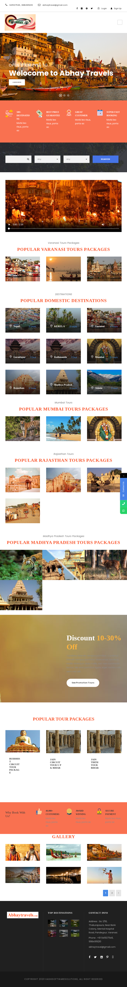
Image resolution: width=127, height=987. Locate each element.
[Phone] (123, 503)
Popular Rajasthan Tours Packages (63, 460)
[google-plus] (87, 8)
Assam (75, 923)
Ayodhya (52, 933)
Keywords (11, 152)
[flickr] (82, 8)
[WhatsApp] (123, 510)
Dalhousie (75, 933)
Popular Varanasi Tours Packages (63, 249)
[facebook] (77, 8)
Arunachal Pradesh (63, 926)
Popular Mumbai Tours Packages (63, 409)
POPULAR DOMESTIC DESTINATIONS (63, 300)
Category (40, 152)
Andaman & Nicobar (52, 926)
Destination (70, 152)
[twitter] (92, 8)
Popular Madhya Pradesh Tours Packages (63, 542)
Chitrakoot (63, 933)
